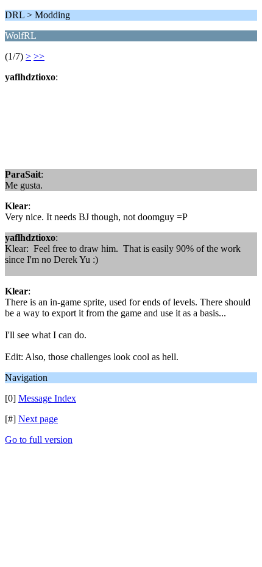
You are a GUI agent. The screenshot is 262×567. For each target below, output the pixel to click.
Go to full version (39, 439)
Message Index (47, 398)
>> (39, 56)
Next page (38, 419)
